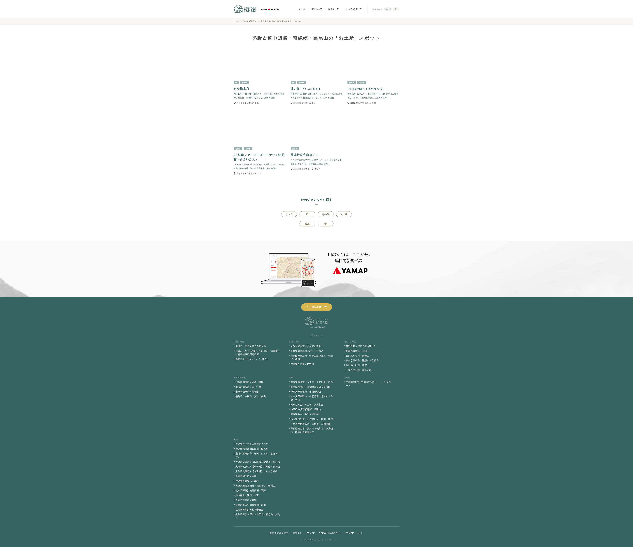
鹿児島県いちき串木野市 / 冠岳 (251, 444)
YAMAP (310, 533)
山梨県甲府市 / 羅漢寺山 (359, 370)
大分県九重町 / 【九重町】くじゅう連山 (256, 471)
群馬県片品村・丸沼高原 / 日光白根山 (311, 386)
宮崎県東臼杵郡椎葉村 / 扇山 (250, 504)
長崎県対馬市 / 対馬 (245, 500)
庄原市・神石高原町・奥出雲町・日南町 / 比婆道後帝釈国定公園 (257, 353)
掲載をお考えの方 (279, 533)
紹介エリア (333, 9)
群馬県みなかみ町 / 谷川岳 (305, 414)
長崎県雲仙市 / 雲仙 (245, 476)
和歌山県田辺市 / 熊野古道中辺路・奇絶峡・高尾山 (312, 357)
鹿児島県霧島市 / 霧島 (247, 481)
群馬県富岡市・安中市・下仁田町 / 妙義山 (313, 382)
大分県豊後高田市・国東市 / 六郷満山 (255, 485)
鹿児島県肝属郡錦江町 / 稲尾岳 (251, 448)
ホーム (302, 9)
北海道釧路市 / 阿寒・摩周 (249, 382)
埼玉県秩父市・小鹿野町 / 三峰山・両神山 (313, 419)
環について (317, 9)
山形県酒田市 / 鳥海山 (247, 391)
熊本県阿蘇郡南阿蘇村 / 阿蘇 (250, 490)
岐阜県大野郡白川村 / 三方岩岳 (307, 351)
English (388, 9)
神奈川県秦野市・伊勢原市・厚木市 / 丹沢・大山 (312, 398)
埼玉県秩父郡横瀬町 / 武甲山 (306, 409)
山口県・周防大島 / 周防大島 (250, 346)
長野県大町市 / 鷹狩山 (357, 365)
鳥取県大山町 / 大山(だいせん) (251, 359)
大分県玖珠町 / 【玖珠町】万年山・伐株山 (257, 466)
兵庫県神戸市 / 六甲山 (302, 364)
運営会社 (297, 533)
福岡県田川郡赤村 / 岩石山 (249, 509)
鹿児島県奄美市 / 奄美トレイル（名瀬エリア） (257, 455)
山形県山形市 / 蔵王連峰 (248, 386)
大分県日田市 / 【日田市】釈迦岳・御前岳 (257, 461)
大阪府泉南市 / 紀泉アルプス (306, 346)
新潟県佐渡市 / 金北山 (357, 351)
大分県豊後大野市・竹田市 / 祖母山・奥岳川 (257, 516)
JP (396, 9)
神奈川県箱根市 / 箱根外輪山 (306, 391)
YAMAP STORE (354, 533)
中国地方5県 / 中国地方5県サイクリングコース (368, 384)
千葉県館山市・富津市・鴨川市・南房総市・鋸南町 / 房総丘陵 (312, 430)
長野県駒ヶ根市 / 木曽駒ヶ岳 (361, 346)
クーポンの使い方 (353, 9)
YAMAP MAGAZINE (330, 533)
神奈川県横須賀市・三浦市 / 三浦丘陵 (311, 423)
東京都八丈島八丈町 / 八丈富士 (307, 404)
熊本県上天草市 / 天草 (247, 495)
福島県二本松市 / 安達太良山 (250, 396)
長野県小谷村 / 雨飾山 (357, 355)
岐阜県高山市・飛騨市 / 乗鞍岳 (362, 360)
